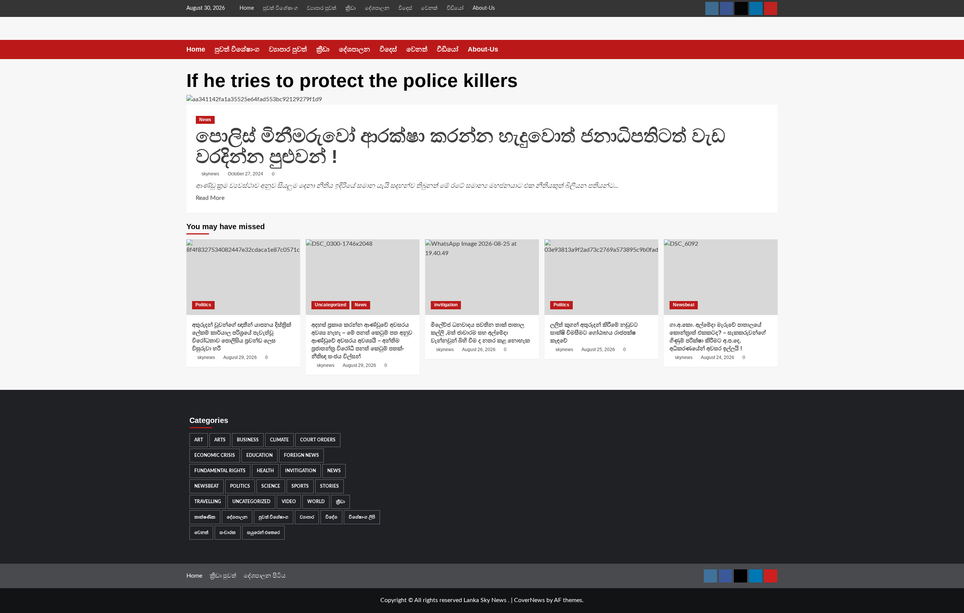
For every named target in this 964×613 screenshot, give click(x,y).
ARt (198, 440)
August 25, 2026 (598, 349)
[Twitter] (741, 8)
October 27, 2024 (245, 173)
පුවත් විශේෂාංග (280, 8)
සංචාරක (228, 532)
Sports (300, 486)
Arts (220, 440)
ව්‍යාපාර (307, 517)
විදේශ (331, 517)
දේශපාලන (377, 8)
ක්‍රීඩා (350, 8)
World (316, 501)
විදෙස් (405, 8)
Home (246, 8)
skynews (210, 173)
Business (248, 440)
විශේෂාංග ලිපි (362, 517)
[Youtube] (770, 8)
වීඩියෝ (455, 8)
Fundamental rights (220, 470)
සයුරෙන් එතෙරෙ (263, 532)
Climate (279, 440)
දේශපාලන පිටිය (265, 576)
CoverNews (529, 600)
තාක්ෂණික (204, 517)
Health (265, 470)
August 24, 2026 (717, 357)
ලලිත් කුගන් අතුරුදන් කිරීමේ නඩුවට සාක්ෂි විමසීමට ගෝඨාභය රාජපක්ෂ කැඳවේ (594, 332)
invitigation (446, 304)
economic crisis (214, 455)
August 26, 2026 (479, 349)
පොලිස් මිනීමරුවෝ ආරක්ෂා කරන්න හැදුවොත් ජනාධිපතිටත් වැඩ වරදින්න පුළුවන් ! (460, 146)
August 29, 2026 (240, 357)
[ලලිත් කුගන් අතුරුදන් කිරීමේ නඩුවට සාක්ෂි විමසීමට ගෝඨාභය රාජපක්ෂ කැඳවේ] (601, 277)
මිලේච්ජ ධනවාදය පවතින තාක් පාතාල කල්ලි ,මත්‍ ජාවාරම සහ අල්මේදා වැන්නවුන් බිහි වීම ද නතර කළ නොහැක (480, 332)
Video (289, 501)
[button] (773, 49)
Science (270, 486)
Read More (210, 197)
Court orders (318, 440)
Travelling (207, 501)
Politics (203, 304)
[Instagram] (711, 8)
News (205, 119)
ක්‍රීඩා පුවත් (223, 576)
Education (259, 455)
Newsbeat (683, 304)
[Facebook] (726, 8)
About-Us (484, 8)
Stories (329, 486)
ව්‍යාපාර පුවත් (321, 8)
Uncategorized (330, 304)
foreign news (301, 455)
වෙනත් (429, 8)
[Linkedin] (756, 8)
